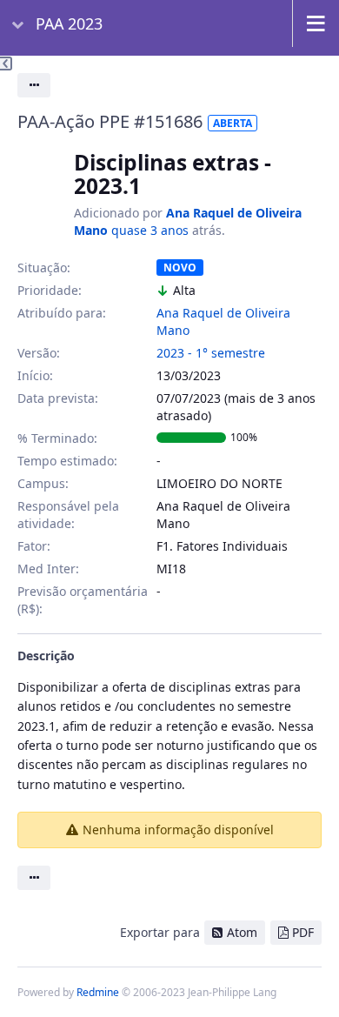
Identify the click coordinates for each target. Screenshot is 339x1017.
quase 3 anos (150, 230)
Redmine (97, 992)
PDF (303, 932)
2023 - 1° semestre (210, 353)
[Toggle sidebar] (6, 63)
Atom (242, 932)
